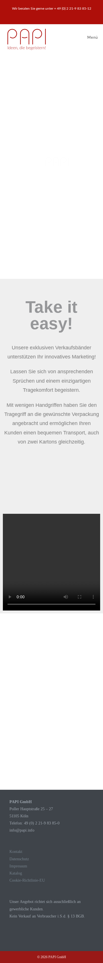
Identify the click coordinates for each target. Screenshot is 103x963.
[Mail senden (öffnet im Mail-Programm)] (54, 14)
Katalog (15, 873)
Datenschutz (19, 859)
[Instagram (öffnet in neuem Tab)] (49, 14)
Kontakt (15, 851)
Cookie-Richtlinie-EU (27, 880)
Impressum (18, 866)
